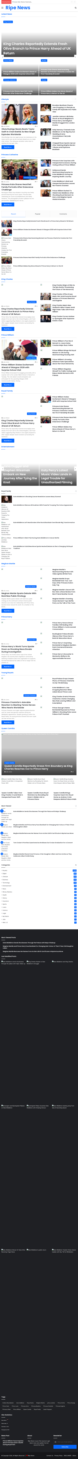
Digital (4, 873)
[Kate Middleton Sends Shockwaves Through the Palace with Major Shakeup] (6, 816)
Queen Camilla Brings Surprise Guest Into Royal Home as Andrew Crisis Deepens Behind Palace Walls (65, 796)
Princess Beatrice (36, 1406)
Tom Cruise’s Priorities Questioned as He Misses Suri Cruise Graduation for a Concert (43, 843)
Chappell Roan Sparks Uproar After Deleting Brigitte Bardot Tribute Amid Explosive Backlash (64, 146)
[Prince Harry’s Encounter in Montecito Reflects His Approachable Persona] (41, 654)
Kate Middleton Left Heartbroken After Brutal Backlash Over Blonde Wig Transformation (44, 522)
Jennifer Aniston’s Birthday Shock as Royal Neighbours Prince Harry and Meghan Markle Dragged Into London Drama (63, 120)
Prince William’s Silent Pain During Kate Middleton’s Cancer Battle (36, 538)
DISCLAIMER (67, 1455)
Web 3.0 (5, 922)
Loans (4, 907)
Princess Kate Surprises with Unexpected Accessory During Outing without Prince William (64, 163)
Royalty (44, 60)
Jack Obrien (6, 126)
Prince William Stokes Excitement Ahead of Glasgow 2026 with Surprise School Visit (19, 73)
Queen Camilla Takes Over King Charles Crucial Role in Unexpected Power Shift (12, 795)
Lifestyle (5, 876)
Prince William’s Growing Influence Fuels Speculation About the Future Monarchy (63, 361)
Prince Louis (15, 1406)
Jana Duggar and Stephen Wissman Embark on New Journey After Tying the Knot (20, 474)
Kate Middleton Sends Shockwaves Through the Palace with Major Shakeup (39, 811)
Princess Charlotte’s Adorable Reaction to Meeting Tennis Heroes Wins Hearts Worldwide (18, 705)
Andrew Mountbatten (8, 1403)
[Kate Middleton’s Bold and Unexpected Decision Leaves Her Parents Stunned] (46, 183)
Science (5, 910)
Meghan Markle (40, 1403)
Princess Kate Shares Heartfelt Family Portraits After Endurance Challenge (18, 92)
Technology (6, 882)
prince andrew (51, 1403)
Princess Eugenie (60, 1406)
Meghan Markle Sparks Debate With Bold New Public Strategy (19, 594)
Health (5, 895)
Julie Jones (6, 181)
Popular (37, 214)
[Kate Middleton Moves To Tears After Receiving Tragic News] (13, 1256)
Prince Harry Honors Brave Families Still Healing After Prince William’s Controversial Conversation (64, 626)
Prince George (71, 1403)
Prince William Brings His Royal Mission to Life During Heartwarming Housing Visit (64, 352)
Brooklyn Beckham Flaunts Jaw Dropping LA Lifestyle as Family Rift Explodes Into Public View (64, 108)
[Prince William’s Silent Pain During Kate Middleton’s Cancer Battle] (6, 540)
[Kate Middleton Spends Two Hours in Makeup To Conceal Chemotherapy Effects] (39, 1320)
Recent (13, 214)
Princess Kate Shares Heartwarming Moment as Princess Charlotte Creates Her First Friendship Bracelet (43, 2)
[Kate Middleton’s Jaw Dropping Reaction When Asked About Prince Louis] (41, 687)
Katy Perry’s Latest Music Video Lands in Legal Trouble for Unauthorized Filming (56, 476)
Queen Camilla (27, 1409)
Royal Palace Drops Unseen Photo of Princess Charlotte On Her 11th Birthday (63, 681)
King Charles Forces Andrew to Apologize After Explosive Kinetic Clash (63, 318)
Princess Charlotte (48, 1406)
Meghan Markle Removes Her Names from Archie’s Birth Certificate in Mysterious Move (43, 833)
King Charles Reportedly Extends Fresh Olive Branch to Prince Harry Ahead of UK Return (37, 48)
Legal (4, 913)
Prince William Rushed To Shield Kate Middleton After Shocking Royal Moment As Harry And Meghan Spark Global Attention (63, 195)
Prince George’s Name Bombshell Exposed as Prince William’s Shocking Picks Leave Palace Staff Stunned (64, 711)
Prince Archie (61, 1403)
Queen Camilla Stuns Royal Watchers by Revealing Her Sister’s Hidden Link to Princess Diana (38, 796)
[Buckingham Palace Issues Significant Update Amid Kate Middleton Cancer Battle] (39, 1176)
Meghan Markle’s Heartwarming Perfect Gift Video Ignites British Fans (62, 571)
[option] (39, 57)
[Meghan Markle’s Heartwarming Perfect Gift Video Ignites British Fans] (41, 569)
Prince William (8, 60)
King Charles (8, 22)
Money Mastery (7, 892)
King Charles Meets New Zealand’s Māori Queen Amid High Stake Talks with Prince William (63, 308)
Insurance (6, 901)
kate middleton (20, 1403)
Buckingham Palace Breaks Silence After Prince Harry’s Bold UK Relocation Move (63, 636)
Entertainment (7, 886)
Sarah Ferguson (47, 1409)
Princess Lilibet (6, 1409)
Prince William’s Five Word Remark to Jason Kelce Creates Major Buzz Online (62, 343)
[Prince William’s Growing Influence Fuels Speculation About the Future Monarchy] (46, 361)
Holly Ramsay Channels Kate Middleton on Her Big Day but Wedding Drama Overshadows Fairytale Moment (63, 134)
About (74, 1455)
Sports (5, 904)
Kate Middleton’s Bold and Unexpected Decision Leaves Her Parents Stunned (63, 183)
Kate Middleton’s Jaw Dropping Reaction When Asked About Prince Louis (62, 689)
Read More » (8, 147)
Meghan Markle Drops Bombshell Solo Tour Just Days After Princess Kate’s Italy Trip (62, 582)
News (4, 889)
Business (5, 879)
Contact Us (50, 1455)
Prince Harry (5, 1406)
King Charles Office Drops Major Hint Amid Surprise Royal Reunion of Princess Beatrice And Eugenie (64, 297)
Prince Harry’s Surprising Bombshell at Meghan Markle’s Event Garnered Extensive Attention (64, 646)
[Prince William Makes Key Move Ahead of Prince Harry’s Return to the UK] (57, 86)
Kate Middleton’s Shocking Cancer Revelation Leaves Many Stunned (37, 497)
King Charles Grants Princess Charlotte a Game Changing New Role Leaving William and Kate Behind (63, 699)
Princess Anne (25, 1406)
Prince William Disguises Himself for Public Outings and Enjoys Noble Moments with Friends (64, 372)
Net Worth (6, 916)
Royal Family (37, 1409)
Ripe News (31, 1455)
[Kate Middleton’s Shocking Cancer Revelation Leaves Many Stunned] (6, 499)
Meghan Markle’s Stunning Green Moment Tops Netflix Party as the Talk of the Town (63, 601)
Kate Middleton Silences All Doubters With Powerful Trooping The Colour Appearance (43, 505)
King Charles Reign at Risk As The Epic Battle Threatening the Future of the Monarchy (63, 287)
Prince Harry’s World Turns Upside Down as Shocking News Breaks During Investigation (18, 649)
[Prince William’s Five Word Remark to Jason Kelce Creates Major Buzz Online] (46, 343)
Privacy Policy (58, 1455)
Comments (63, 214)
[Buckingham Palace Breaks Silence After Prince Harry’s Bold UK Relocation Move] (41, 634)
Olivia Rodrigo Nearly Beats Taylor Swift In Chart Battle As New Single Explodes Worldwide (18, 132)
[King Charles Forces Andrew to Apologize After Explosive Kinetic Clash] (46, 318)
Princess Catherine (10, 80)
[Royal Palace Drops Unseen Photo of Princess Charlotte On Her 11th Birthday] (41, 678)
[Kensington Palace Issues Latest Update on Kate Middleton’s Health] (13, 1176)
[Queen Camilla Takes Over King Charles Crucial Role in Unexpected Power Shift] (13, 784)
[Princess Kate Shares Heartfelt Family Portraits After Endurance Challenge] (20, 86)
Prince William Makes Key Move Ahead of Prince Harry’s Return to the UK (57, 92)
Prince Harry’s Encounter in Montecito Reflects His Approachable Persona (62, 656)
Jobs (4, 919)
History (5, 898)
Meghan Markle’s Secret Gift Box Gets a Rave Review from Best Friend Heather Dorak (63, 592)
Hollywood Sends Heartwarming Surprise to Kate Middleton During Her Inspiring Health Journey (62, 173)
